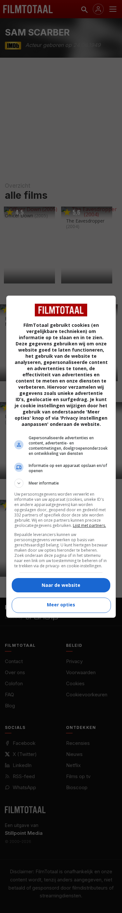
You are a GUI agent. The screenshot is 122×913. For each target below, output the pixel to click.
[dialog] (61, 457)
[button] (61, 483)
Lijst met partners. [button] (89, 525)
